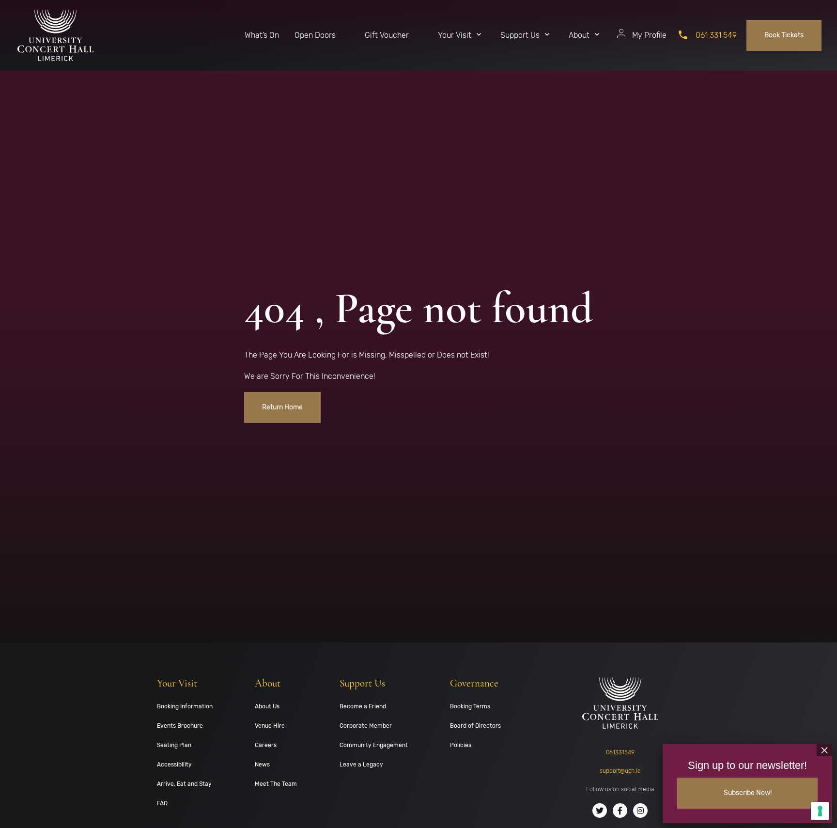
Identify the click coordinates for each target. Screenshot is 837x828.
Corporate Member (366, 725)
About (579, 35)
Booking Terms (470, 706)
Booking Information (185, 706)
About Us (267, 706)
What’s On (262, 35)
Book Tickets (784, 35)
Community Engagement (374, 745)
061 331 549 (716, 35)
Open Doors (315, 35)
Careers (266, 745)
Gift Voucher (387, 35)
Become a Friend (363, 706)
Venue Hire (270, 725)
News (262, 764)
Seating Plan (174, 745)
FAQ (162, 803)
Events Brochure (180, 725)
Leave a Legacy (361, 764)
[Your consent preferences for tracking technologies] (820, 811)
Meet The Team (276, 784)
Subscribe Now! (748, 793)
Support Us (520, 35)
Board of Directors (475, 725)
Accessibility (174, 764)
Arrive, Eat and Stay (184, 784)
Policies (460, 745)
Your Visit (454, 35)
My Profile (649, 35)
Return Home (282, 407)
